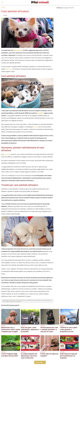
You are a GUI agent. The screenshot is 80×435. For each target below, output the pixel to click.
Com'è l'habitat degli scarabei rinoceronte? (9, 355)
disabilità (40, 113)
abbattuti (9, 69)
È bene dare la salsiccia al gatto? (49, 355)
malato (35, 127)
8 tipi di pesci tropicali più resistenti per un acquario (68, 356)
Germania (7, 154)
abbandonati (18, 50)
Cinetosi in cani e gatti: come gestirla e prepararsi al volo (69, 329)
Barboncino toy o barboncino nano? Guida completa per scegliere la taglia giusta (10, 330)
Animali (3, 7)
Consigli (23, 325)
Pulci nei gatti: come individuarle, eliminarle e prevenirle (30, 329)
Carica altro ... (40, 362)
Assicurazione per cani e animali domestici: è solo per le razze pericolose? (49, 330)
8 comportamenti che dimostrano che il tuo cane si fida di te (29, 356)
